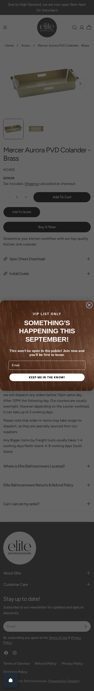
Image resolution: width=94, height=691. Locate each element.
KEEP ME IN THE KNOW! (47, 377)
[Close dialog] (89, 305)
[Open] (10, 680)
